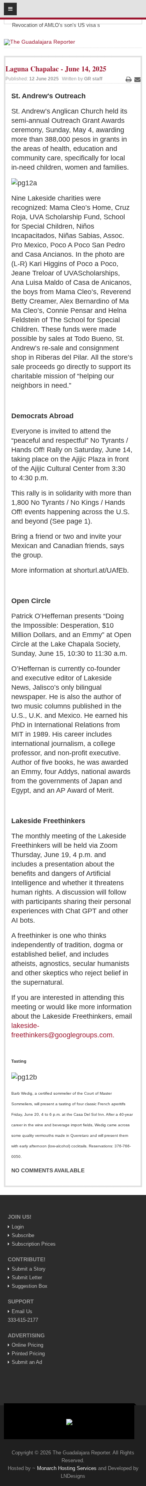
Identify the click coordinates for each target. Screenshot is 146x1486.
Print (128, 79)
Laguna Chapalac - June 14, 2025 (55, 69)
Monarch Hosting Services (67, 1468)
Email (137, 79)
